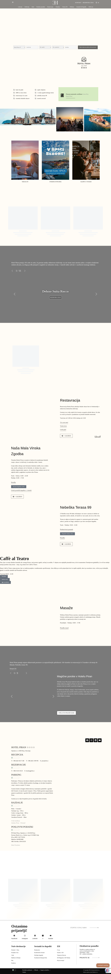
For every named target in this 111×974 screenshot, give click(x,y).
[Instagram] (91, 740)
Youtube (50, 938)
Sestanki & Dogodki (81, 6)
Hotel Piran (69, 96)
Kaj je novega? (60, 960)
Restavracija (50, 6)
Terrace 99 (64, 6)
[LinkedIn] (35, 935)
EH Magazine (60, 957)
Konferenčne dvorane (39, 952)
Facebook (14, 938)
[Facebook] (87, 740)
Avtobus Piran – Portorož (18, 823)
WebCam (91, 6)
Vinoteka (58, 6)
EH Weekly (67, 957)
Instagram (25, 938)
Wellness (72, 6)
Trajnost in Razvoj (61, 955)
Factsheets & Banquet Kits (40, 957)
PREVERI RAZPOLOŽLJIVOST (87, 47)
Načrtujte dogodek (38, 955)
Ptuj (12, 960)
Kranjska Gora (14, 952)
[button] (12, 271)
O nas (58, 950)
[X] (43, 935)
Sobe (33, 6)
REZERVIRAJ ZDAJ (88, 2)
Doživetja (27, 6)
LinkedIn (35, 938)
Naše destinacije (18, 946)
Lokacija (20, 6)
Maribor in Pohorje (15, 957)
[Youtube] (100, 740)
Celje (12, 955)
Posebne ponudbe (40, 6)
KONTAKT (78, 2)
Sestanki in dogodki (43, 946)
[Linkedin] (95, 740)
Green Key (85, 94)
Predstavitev (37, 950)
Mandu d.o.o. (95, 972)
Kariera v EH (60, 952)
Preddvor (13, 963)
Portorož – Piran (15, 950)
